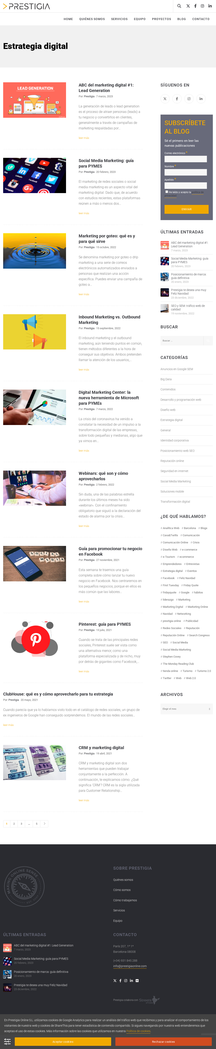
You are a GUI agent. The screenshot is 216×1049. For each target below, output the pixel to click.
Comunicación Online (175, 542)
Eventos (192, 571)
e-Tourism (169, 556)
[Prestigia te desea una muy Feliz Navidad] (165, 292)
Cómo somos (122, 890)
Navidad (168, 613)
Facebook (169, 578)
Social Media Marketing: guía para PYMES (189, 260)
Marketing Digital (173, 606)
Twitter (167, 678)
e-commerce (189, 549)
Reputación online (172, 461)
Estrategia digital (172, 420)
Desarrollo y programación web (181, 399)
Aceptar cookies (63, 1041)
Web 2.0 (191, 678)
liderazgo (168, 599)
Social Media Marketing (176, 481)
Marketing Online (198, 606)
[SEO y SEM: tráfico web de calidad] (165, 308)
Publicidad (192, 621)
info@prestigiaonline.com (130, 966)
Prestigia (89, 96)
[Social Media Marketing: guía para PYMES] (165, 261)
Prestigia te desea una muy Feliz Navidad (188, 291)
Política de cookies (138, 1031)
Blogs (204, 528)
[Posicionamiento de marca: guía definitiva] (165, 277)
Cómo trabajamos (125, 900)
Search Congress (199, 635)
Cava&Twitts (170, 535)
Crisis (196, 542)
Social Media (180, 642)
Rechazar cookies (163, 1041)
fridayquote (169, 592)
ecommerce (187, 556)
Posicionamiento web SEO (177, 450)
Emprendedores (172, 564)
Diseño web (168, 409)
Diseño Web (170, 549)
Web (178, 678)
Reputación (193, 628)
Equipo (117, 920)
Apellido (170, 179)
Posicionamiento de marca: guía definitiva (189, 276)
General (166, 430)
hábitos (198, 592)
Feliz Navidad (187, 578)
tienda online (170, 671)
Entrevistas (193, 564)
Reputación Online (174, 635)
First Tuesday (171, 585)
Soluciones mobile (172, 491)
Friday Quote (191, 585)
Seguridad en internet (174, 471)
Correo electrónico (176, 152)
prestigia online (172, 621)
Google (185, 592)
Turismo (187, 671)
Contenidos (168, 389)
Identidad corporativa (175, 440)
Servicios (119, 910)
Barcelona (190, 528)
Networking (184, 613)
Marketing (184, 599)
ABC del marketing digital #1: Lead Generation (189, 244)
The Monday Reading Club (178, 663)
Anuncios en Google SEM (177, 369)
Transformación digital (175, 501)
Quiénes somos (123, 879)
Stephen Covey (172, 656)
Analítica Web (171, 528)
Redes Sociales (172, 628)
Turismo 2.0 (204, 671)
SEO (165, 642)
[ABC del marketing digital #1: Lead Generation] (165, 245)
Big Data (166, 379)
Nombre (170, 166)
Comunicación (191, 535)
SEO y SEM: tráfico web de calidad (188, 307)
